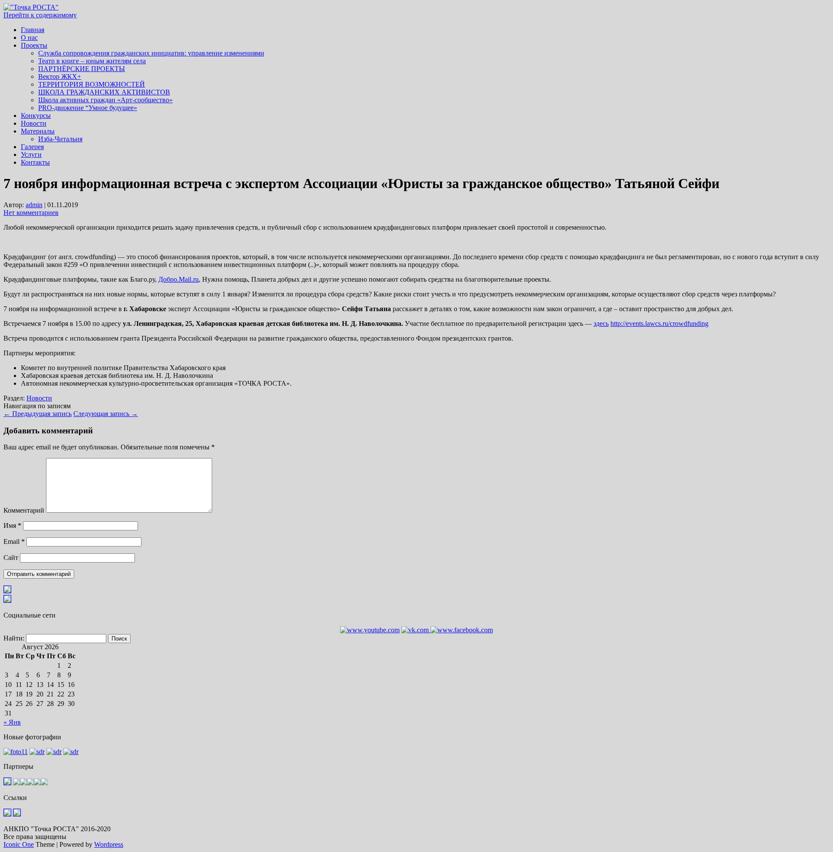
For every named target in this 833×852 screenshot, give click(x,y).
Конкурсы (36, 115)
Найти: (13, 638)
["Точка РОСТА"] (31, 7)
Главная (32, 29)
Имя (12, 525)
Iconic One (18, 844)
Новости (33, 123)
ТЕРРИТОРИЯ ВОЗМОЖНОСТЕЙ (91, 84)
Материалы (38, 131)
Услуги (31, 154)
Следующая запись (105, 413)
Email (14, 541)
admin (34, 204)
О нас (29, 37)
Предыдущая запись (37, 413)
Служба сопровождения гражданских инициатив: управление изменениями (151, 53)
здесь (601, 323)
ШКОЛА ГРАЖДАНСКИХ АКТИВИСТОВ (104, 92)
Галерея (32, 146)
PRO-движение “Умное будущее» (87, 107)
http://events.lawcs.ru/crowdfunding (659, 323)
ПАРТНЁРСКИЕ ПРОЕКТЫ (81, 68)
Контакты (35, 162)
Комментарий (23, 510)
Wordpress (108, 844)
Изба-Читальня (60, 139)
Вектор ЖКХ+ (59, 76)
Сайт (10, 557)
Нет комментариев (31, 212)
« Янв (12, 722)
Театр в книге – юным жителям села (92, 61)
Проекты (34, 45)
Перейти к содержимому (40, 15)
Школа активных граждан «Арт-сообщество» (105, 100)
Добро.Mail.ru (178, 279)
